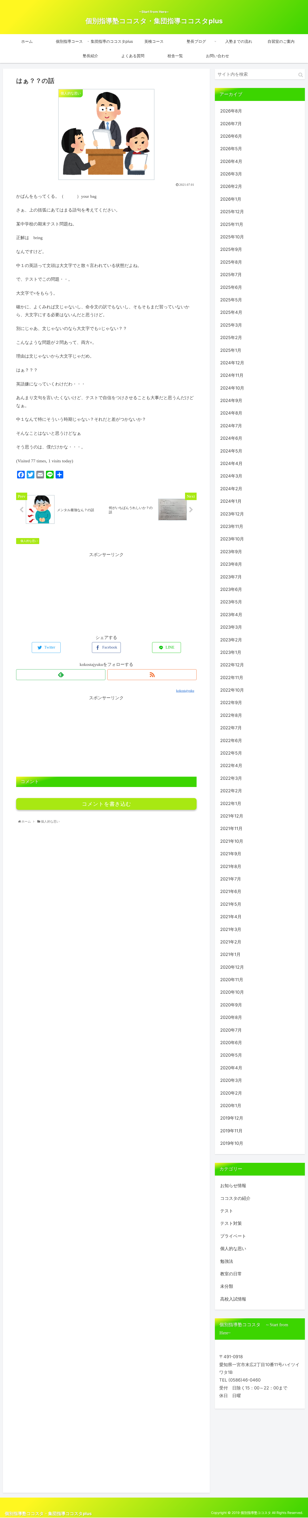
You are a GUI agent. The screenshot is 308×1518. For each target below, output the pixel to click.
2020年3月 (231, 1080)
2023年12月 (232, 513)
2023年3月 (231, 627)
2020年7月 (231, 1030)
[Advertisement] (106, 592)
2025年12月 (232, 211)
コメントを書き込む (106, 804)
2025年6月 (231, 287)
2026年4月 (231, 161)
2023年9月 (231, 551)
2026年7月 (231, 123)
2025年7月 (231, 274)
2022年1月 (230, 803)
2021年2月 (230, 941)
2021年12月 (231, 815)
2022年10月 (232, 690)
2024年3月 (231, 475)
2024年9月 (231, 400)
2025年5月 (231, 299)
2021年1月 (230, 954)
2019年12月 (231, 1118)
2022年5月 (231, 753)
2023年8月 (231, 564)
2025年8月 (231, 262)
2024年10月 (232, 387)
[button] (300, 75)
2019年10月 (231, 1143)
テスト (226, 1210)
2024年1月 (231, 501)
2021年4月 (231, 916)
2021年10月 (231, 841)
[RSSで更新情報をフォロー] (152, 674)
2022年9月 (231, 702)
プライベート (233, 1236)
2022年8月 (231, 715)
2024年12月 (232, 362)
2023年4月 (231, 614)
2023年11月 (231, 526)
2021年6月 (230, 891)
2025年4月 (231, 312)
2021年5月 (230, 904)
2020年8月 (231, 1017)
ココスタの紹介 (235, 1198)
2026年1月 (230, 199)
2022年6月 (231, 740)
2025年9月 (231, 249)
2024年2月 (231, 488)
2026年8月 (231, 110)
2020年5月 (231, 1055)
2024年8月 (231, 412)
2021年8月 (230, 866)
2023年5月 (231, 601)
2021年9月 (230, 853)
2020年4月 (231, 1067)
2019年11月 (231, 1130)
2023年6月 (231, 589)
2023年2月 (231, 639)
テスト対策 (231, 1223)
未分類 (226, 1286)
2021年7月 (230, 878)
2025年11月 (231, 224)
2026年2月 (231, 186)
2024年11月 (232, 375)
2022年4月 (231, 765)
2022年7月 (231, 727)
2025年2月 (231, 337)
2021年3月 (230, 929)
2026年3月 (231, 173)
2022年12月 (232, 664)
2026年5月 (231, 148)
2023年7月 (231, 576)
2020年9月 (231, 1004)
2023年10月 (232, 538)
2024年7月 (231, 425)
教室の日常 (231, 1273)
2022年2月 (231, 790)
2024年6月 (231, 438)
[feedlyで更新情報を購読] (60, 674)
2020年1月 (230, 1105)
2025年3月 (231, 325)
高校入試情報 (233, 1298)
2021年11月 (231, 828)
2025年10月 (232, 236)
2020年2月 (231, 1093)
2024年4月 (231, 463)
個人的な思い (29, 541)
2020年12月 (232, 967)
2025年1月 (230, 350)
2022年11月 (231, 677)
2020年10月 (232, 992)
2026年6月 (231, 136)
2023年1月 (230, 652)
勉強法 (226, 1261)
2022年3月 (231, 778)
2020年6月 (231, 1042)
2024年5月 (231, 450)
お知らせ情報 (233, 1185)
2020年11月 (231, 979)
